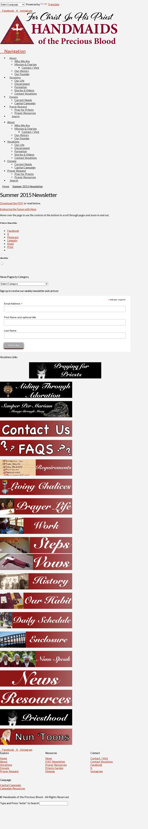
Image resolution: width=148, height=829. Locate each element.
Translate (53, 4)
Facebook (96, 764)
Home (3, 758)
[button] (13, 51)
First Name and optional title (20, 317)
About (3, 761)
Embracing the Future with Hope (18, 209)
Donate (4, 768)
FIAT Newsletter (55, 761)
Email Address (13, 303)
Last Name (10, 330)
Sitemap (50, 771)
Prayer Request (9, 771)
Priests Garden (54, 768)
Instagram (96, 771)
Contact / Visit (99, 758)
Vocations (6, 764)
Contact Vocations (101, 761)
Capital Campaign (10, 785)
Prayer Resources (56, 764)
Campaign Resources (12, 788)
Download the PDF (11, 203)
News (48, 758)
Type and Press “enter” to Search (19, 803)
